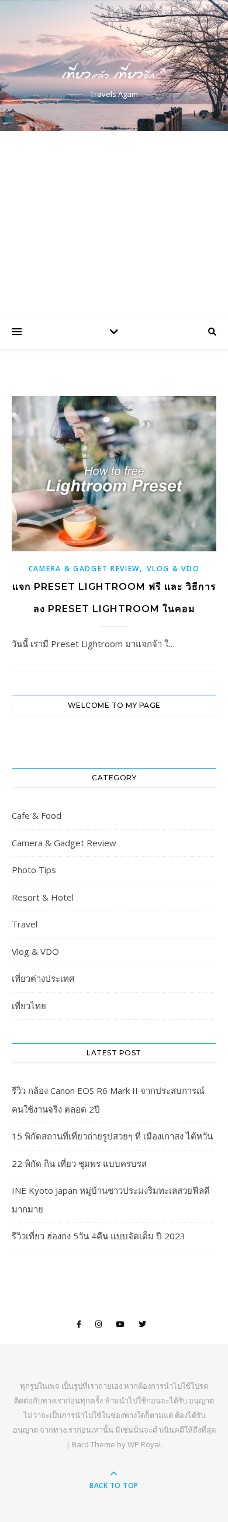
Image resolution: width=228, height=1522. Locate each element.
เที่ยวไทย (29, 1006)
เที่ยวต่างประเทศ (43, 978)
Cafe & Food (36, 815)
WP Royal (144, 1444)
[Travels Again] (114, 55)
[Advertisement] (114, 222)
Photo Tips (34, 869)
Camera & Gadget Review (84, 569)
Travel (24, 924)
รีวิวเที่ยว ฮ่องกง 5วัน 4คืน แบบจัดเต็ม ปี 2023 (98, 1236)
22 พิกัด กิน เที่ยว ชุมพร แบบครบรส (79, 1163)
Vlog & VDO (173, 569)
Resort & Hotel (43, 897)
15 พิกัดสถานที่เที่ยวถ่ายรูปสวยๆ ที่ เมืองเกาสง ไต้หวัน (112, 1136)
